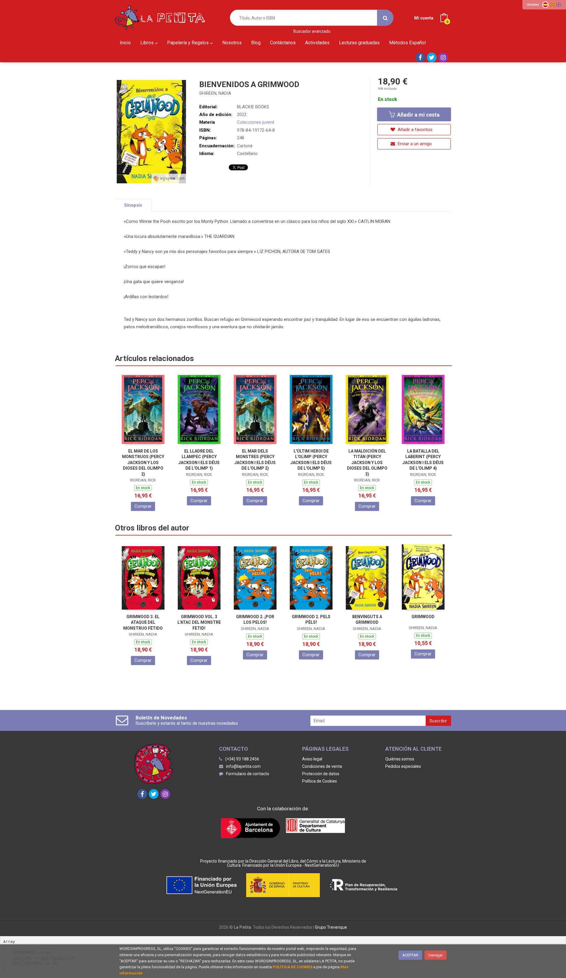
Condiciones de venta (322, 766)
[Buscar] (385, 18)
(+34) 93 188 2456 (242, 759)
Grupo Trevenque (331, 927)
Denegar (435, 955)
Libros (147, 42)
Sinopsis (133, 205)
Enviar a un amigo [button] (414, 143)
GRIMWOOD (423, 616)
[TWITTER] (432, 57)
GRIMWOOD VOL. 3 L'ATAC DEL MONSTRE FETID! (199, 622)
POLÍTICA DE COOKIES (292, 967)
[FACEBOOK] (420, 57)
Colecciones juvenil (255, 122)
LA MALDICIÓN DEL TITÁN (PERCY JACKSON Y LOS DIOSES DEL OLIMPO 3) (367, 462)
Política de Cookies (319, 781)
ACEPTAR (410, 955)
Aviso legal (312, 759)
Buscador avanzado (311, 31)
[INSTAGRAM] (443, 57)
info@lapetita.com (243, 766)
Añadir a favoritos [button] (414, 129)
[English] (558, 4)
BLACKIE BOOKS (253, 107)
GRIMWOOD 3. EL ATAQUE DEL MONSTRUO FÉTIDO (143, 622)
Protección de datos (320, 773)
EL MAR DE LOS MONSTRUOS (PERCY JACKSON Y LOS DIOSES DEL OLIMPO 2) (143, 462)
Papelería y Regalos (188, 42)
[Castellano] (545, 4)
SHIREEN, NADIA (215, 93)
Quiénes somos (399, 759)
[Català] (552, 4)
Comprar (143, 506)
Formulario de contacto (247, 773)
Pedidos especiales (403, 766)
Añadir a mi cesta (418, 115)
